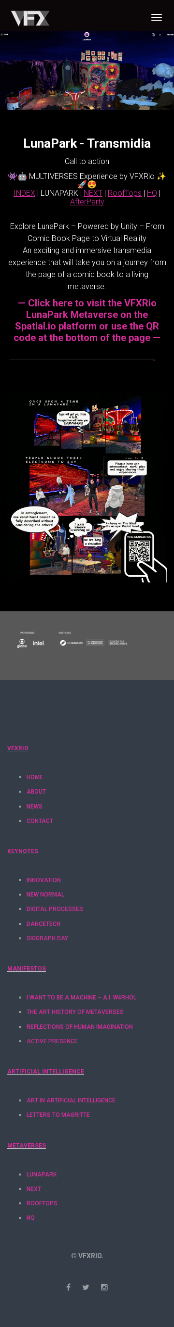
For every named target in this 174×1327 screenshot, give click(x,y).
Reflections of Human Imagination (80, 1027)
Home (35, 777)
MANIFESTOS (26, 968)
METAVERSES (26, 1145)
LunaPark (42, 1174)
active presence (52, 1041)
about (36, 791)
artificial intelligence (45, 1071)
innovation (44, 880)
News (35, 806)
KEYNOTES (22, 851)
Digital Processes (55, 909)
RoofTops (42, 1203)
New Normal (45, 894)
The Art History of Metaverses (75, 1012)
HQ (31, 1217)
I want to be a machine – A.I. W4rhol (81, 997)
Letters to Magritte (58, 1115)
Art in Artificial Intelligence (71, 1100)
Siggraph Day (47, 938)
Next (34, 1189)
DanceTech (43, 924)
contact (40, 821)
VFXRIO (18, 748)
